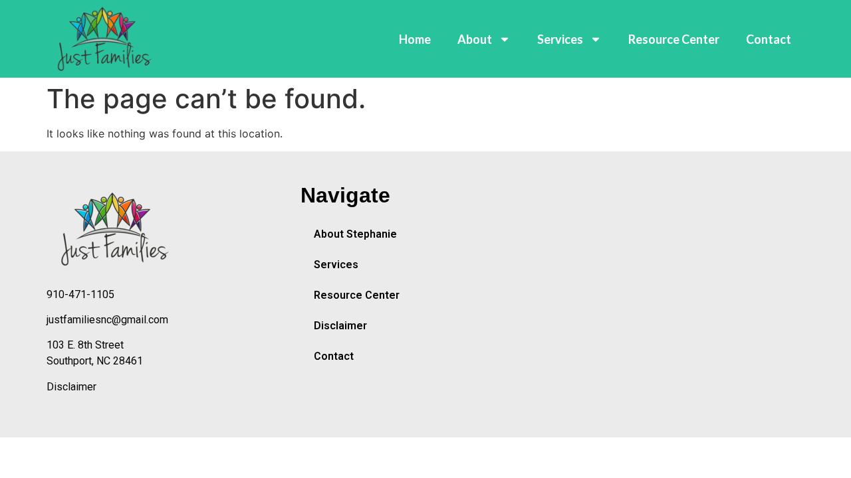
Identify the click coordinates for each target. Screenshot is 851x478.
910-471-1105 (80, 294)
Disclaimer (71, 386)
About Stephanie (355, 234)
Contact (768, 39)
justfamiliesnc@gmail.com (107, 319)
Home (415, 39)
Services (560, 39)
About (474, 39)
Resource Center (673, 39)
